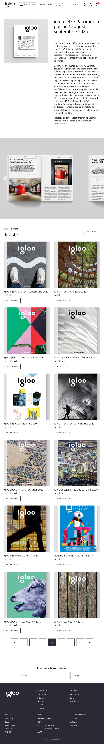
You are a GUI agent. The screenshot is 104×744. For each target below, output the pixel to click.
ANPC (39, 732)
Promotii (8, 729)
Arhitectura (42, 694)
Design (40, 701)
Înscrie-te (78, 675)
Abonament (46, 5)
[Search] (84, 4)
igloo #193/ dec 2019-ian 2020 (21, 555)
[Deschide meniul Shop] (78, 4)
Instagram (74, 722)
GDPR (39, 722)
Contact (73, 698)
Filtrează (92, 232)
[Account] (90, 4)
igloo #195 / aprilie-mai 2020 (20, 423)
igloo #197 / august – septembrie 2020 (26, 291)
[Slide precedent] (5, 178)
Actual (40, 705)
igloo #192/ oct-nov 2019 (68, 621)
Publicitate (74, 694)
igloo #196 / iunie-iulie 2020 (70, 291)
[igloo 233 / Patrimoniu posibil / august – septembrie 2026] (52, 178)
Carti (7, 722)
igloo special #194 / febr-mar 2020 (23, 489)
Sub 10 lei (9, 732)
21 (80, 642)
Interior (40, 698)
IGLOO (6, 229)
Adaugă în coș (63, 300)
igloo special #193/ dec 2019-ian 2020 (76, 489)
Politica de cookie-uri (46, 725)
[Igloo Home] (10, 5)
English (40, 708)
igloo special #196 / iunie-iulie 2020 (24, 357)
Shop (74, 5)
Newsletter (74, 701)
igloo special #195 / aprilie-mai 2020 (75, 357)
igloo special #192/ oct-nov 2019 (22, 621)
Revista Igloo (59, 5)
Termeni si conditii (45, 719)
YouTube (73, 725)
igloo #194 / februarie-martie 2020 (74, 423)
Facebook (73, 719)
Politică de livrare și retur (48, 729)
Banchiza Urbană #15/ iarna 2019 (73, 555)
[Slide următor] (98, 178)
